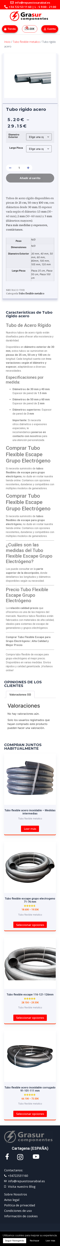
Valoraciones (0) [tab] (20, 694)
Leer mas (50, 1240)
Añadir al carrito (30, 178)
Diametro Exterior (13, 135)
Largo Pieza (16, 148)
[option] (30, 75)
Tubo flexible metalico (26, 42)
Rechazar (34, 1240)
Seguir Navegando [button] (14, 1240)
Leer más (30, 829)
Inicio (7, 42)
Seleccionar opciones (30, 925)
